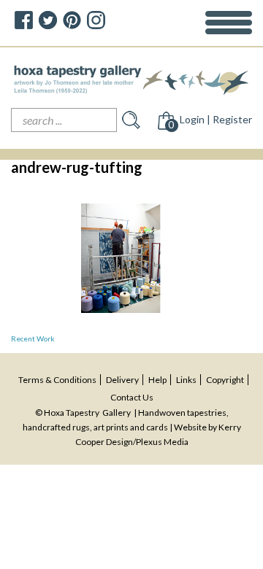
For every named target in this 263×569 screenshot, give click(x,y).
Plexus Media (162, 441)
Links (186, 379)
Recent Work (33, 338)
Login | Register (216, 119)
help (157, 379)
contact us (131, 397)
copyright (225, 379)
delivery (122, 379)
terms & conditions (57, 379)
